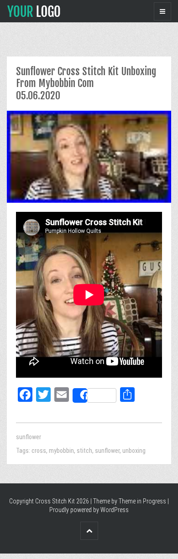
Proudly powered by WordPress (89, 509)
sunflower (28, 437)
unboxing (134, 450)
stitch (84, 450)
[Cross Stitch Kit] (34, 10)
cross (38, 450)
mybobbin (61, 450)
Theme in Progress (142, 501)
